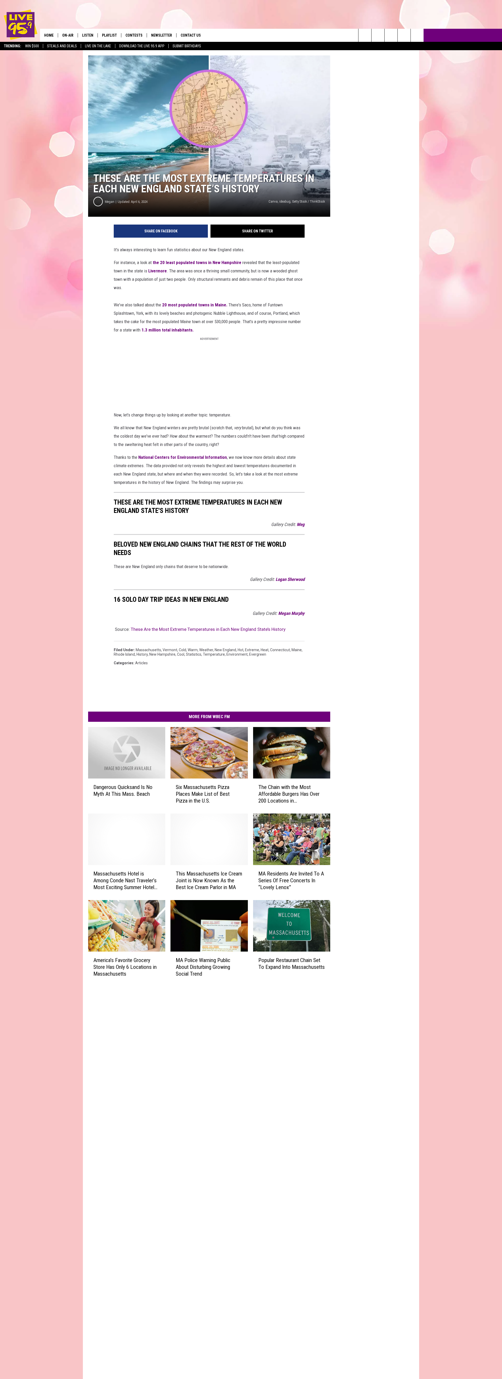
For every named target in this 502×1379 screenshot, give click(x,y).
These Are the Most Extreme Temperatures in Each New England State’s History (208, 629)
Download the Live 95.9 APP (141, 46)
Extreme (252, 650)
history (142, 654)
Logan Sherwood (290, 579)
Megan (109, 202)
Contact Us (191, 35)
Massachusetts (148, 650)
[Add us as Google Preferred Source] (378, 35)
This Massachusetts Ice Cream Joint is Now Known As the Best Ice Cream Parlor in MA (209, 880)
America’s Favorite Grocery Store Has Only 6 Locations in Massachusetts (125, 967)
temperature (214, 654)
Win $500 (32, 46)
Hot (240, 650)
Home (49, 35)
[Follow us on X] (404, 35)
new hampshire (162, 654)
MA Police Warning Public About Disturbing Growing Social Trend (203, 967)
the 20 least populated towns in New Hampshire (197, 262)
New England (225, 650)
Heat (265, 650)
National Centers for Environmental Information (182, 457)
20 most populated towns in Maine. (194, 304)
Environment (237, 654)
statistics (193, 654)
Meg (301, 524)
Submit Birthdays (187, 46)
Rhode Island (124, 654)
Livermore (157, 270)
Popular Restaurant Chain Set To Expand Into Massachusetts (291, 963)
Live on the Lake (98, 46)
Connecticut (280, 650)
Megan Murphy (291, 613)
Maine (297, 650)
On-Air (67, 35)
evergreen (257, 654)
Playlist (109, 35)
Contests (134, 35)
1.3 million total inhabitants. (167, 330)
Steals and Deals (62, 46)
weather (206, 650)
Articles (141, 663)
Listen (87, 35)
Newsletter (161, 35)
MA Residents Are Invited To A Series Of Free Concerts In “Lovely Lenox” (291, 880)
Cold (182, 650)
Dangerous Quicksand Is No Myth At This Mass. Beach (122, 790)
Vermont (170, 650)
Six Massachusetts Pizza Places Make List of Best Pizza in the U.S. (203, 794)
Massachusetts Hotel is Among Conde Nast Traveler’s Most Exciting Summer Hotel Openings (125, 881)
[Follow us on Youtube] (417, 35)
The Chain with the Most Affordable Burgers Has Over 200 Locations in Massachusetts (289, 794)
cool (180, 654)
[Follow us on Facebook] (391, 35)
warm (193, 650)
